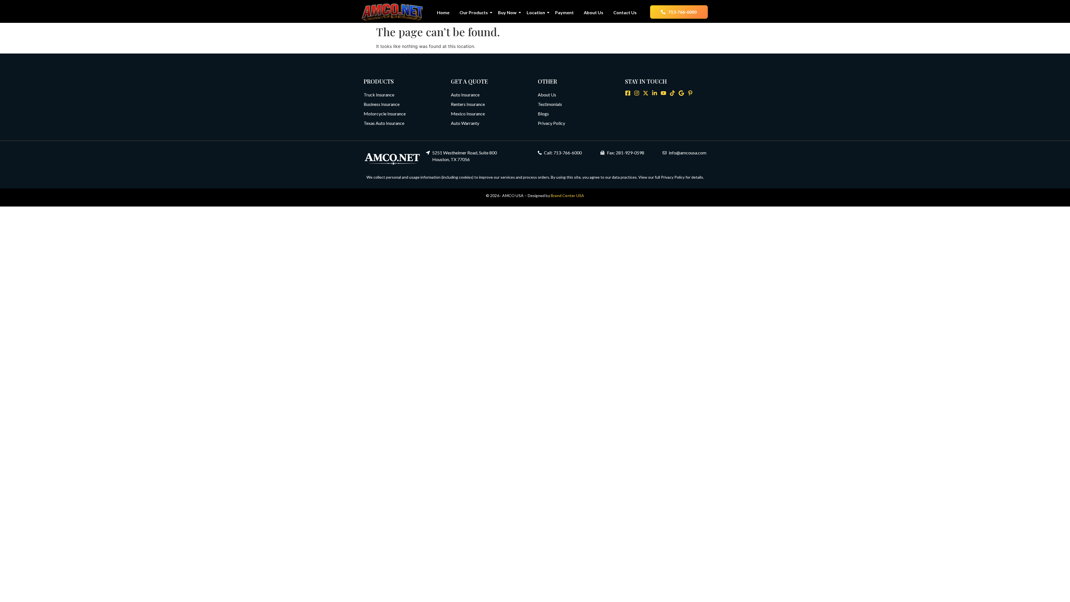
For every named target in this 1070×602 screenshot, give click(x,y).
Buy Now (507, 12)
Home (443, 12)
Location (536, 12)
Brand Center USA (567, 195)
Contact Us (625, 12)
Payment (564, 12)
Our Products (473, 12)
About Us (593, 12)
